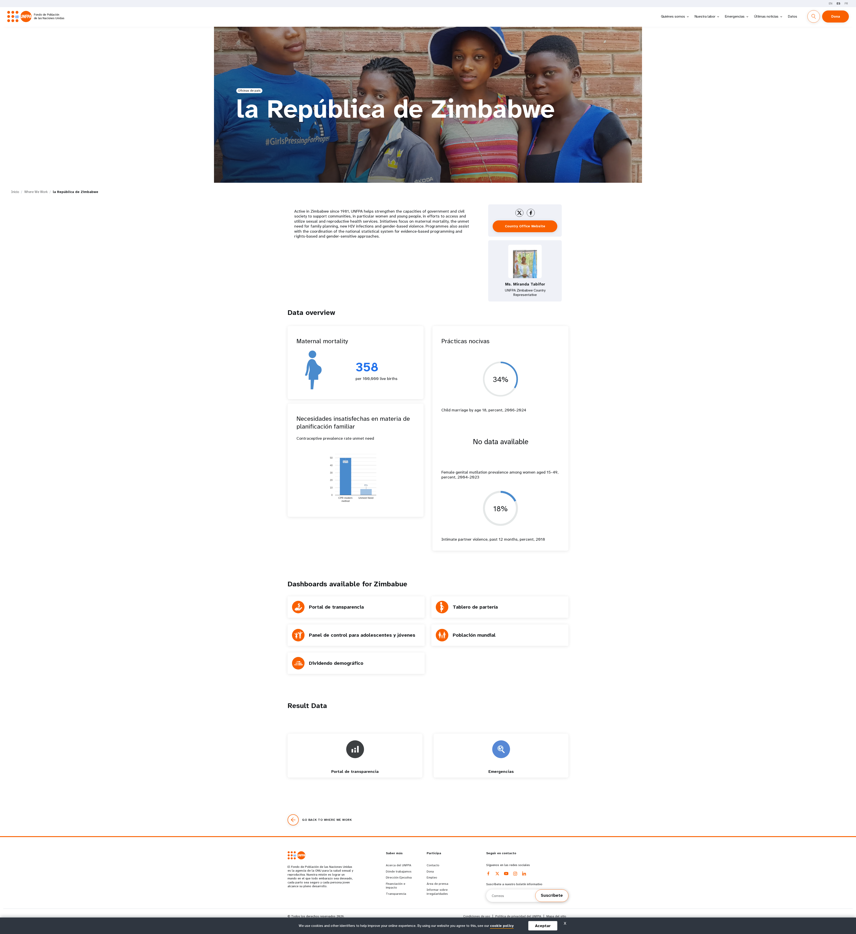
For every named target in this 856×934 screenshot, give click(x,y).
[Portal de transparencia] (355, 775)
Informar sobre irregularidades (437, 892)
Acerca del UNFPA (398, 865)
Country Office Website (525, 226)
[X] (497, 873)
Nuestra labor (704, 16)
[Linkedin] (524, 873)
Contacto (433, 865)
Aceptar (543, 925)
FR (846, 3)
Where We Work (36, 192)
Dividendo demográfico (336, 663)
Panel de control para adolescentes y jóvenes (362, 635)
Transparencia (396, 894)
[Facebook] (488, 873)
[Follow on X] (519, 213)
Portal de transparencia (336, 607)
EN (830, 3)
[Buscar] (813, 16)
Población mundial (474, 635)
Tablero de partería (475, 607)
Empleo (432, 877)
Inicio (15, 192)
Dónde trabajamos (399, 871)
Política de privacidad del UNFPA (518, 916)
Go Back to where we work (327, 820)
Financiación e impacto (395, 886)
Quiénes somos (673, 16)
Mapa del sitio (556, 916)
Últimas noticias (766, 16)
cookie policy (502, 925)
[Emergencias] (501, 775)
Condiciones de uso (476, 916)
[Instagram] (515, 873)
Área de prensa (437, 884)
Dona (835, 16)
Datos (792, 16)
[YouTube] (506, 873)
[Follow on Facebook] (531, 213)
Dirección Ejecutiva (399, 877)
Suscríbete (552, 895)
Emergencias (735, 16)
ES (838, 3)
